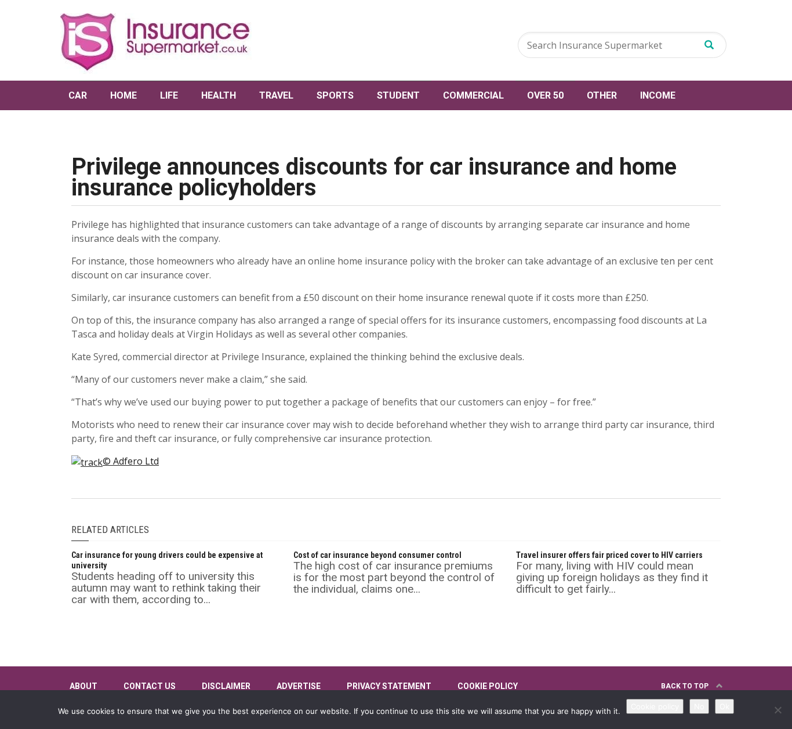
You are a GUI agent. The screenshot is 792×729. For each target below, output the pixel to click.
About (83, 686)
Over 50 (545, 95)
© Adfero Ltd (131, 461)
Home (123, 95)
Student (398, 95)
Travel (276, 95)
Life (169, 95)
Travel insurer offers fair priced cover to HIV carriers (609, 555)
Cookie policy (655, 706)
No (699, 706)
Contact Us (149, 686)
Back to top (685, 686)
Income (657, 95)
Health (218, 95)
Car (77, 95)
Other (602, 95)
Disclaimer (226, 686)
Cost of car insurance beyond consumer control (377, 555)
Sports (335, 95)
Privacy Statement (389, 686)
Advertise (299, 686)
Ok (724, 706)
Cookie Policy (487, 686)
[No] (777, 710)
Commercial (473, 95)
